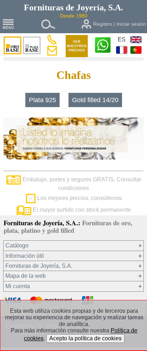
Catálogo (17, 245)
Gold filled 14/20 (95, 100)
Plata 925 (42, 100)
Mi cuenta (17, 286)
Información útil (24, 256)
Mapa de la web (25, 276)
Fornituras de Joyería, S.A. (38, 266)
